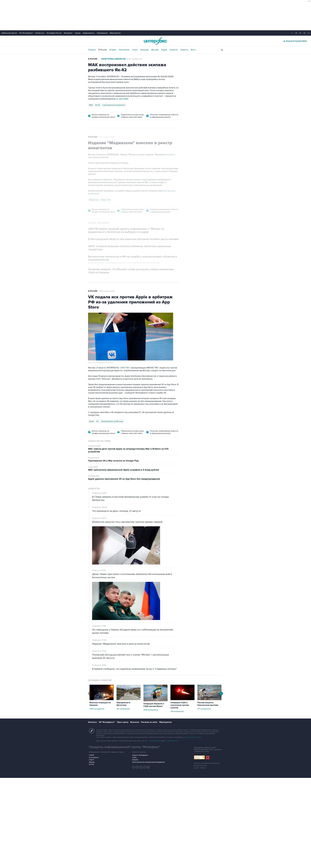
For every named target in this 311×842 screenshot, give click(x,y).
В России (102, 50)
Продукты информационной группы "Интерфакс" (124, 747)
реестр (171, 154)
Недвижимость (89, 33)
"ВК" (128, 368)
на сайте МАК (122, 99)
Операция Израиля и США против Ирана (153, 705)
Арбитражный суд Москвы (112, 421)
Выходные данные (200, 766)
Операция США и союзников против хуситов (179, 705)
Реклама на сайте (149, 722)
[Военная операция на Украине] (102, 699)
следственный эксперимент (113, 105)
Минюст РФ (105, 200)
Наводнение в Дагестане (123, 703)
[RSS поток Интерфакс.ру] (144, 767)
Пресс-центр (122, 722)
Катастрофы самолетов (113, 59)
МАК (91, 105)
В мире (112, 50)
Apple (91, 421)
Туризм (77, 33)
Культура (144, 50)
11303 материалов (97, 709)
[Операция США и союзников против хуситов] (182, 699)
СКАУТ (91, 760)
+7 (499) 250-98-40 (154, 741)
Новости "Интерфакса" (140, 755)
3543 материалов (150, 710)
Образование (102, 33)
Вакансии (134, 722)
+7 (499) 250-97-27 (172, 741)
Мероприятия (115, 33)
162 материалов (123, 709)
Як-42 (97, 105)
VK (97, 421)
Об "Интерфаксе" (26, 33)
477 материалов (204, 709)
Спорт (135, 50)
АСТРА (91, 764)
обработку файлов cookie (192, 737)
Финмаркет (68, 33)
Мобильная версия (9, 33)
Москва (155, 50)
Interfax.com (39, 33)
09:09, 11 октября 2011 (134, 59)
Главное (92, 50)
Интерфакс (155, 41)
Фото (193, 50)
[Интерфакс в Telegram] (137, 767)
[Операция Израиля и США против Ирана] (155, 700)
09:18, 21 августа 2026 (107, 291)
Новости (174, 50)
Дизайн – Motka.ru (200, 768)
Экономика (124, 50)
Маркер (92, 762)
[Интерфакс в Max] (148, 767)
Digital (164, 50)
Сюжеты (184, 50)
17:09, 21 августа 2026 (106, 137)
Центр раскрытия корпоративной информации (148, 762)
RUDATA (135, 760)
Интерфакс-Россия (54, 33)
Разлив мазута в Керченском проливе (207, 703)
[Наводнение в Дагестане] (129, 699)
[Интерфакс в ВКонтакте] (141, 767)
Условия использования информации (207, 763)
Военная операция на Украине (100, 703)
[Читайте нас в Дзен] (133, 767)
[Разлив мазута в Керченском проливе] (209, 699)
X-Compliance (93, 758)
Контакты (92, 722)
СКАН (134, 758)
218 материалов (177, 711)
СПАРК (91, 755)
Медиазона (93, 200)
